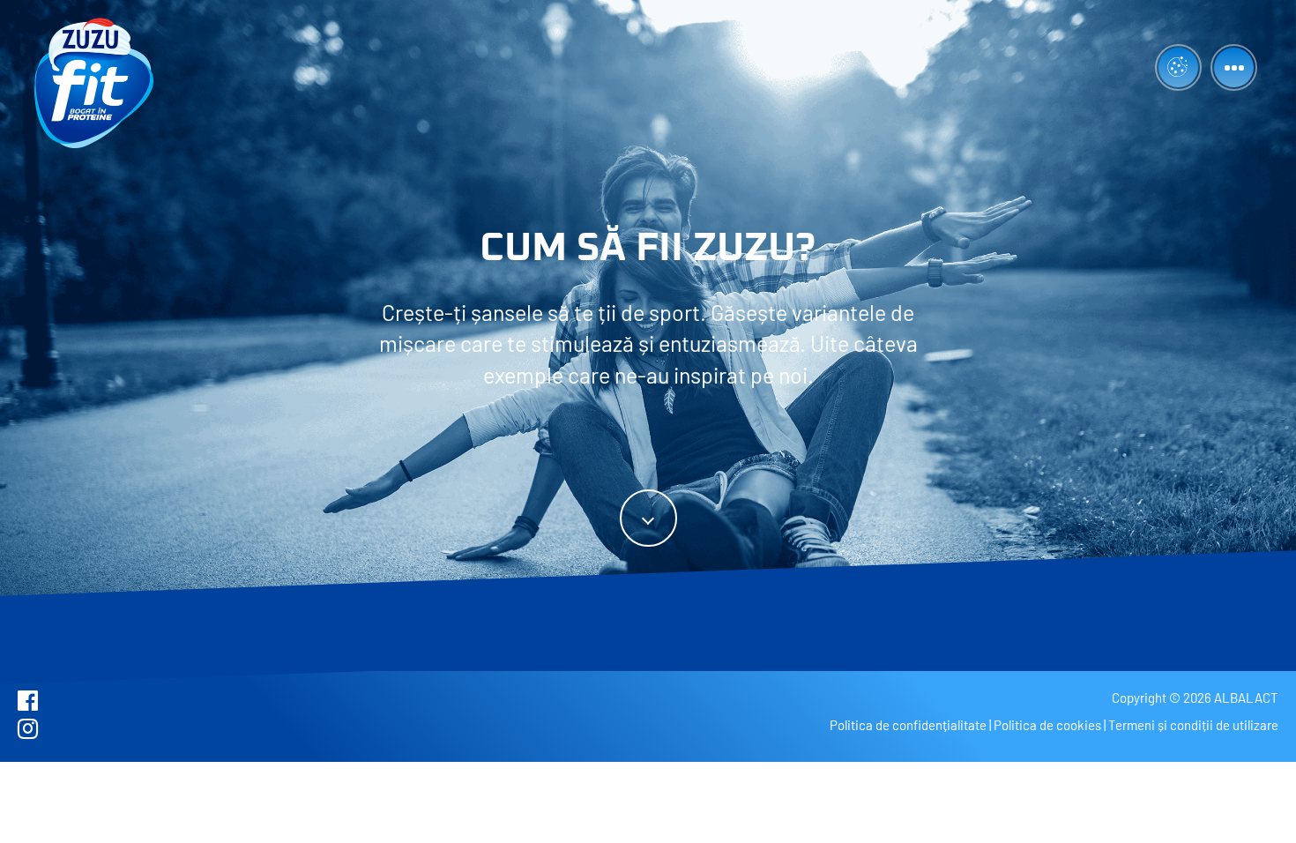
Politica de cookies (1047, 725)
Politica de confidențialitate (908, 725)
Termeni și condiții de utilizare (1193, 725)
